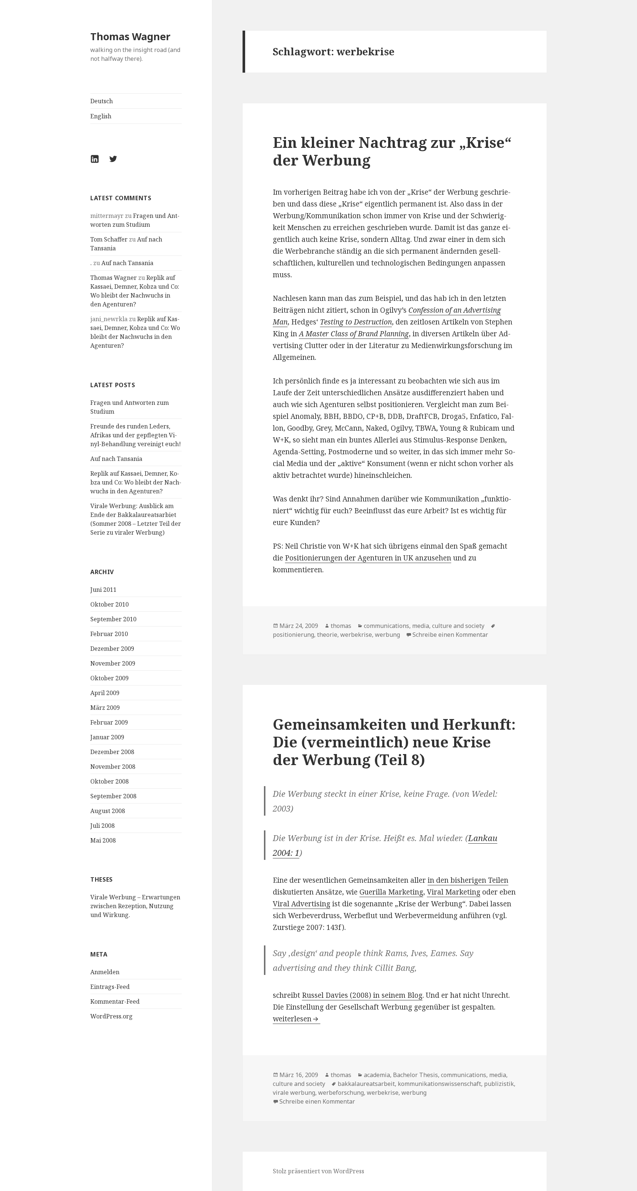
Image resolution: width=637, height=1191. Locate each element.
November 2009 (112, 663)
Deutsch (101, 101)
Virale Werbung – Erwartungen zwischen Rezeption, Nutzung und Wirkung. (135, 906)
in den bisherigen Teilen (468, 880)
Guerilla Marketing (391, 892)
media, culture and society (448, 626)
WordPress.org (111, 1016)
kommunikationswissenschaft (439, 1084)
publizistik (499, 1084)
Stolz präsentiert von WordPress (318, 1171)
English (100, 116)
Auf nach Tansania (127, 263)
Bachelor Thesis (415, 1075)
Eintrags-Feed (110, 987)
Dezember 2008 (112, 752)
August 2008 (107, 811)
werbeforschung (341, 1092)
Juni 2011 (103, 590)
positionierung (293, 635)
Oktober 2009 (109, 678)
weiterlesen (296, 1019)
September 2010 (113, 619)
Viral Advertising (301, 904)
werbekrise (356, 635)
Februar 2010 (109, 634)
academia (377, 1075)
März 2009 (105, 708)
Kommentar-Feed (115, 1001)
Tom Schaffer (109, 239)
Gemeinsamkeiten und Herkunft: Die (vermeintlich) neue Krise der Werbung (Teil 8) (394, 741)
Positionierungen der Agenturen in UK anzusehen (368, 558)
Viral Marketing (453, 892)
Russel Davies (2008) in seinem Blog (362, 995)
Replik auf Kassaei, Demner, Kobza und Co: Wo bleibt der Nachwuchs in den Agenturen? (135, 482)
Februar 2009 (109, 722)
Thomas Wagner (130, 36)
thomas (341, 626)
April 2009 (104, 693)
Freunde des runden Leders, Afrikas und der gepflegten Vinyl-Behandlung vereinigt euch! (135, 435)
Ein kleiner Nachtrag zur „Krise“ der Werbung (392, 151)
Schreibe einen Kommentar (450, 635)
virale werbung (294, 1092)
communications (386, 626)
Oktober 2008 (109, 781)
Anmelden (104, 972)
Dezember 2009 (112, 649)
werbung (387, 635)
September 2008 (113, 796)
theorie (327, 635)
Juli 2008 (102, 826)
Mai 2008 (103, 840)
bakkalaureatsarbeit (366, 1084)
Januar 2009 (107, 737)
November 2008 (112, 767)
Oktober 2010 (109, 604)
